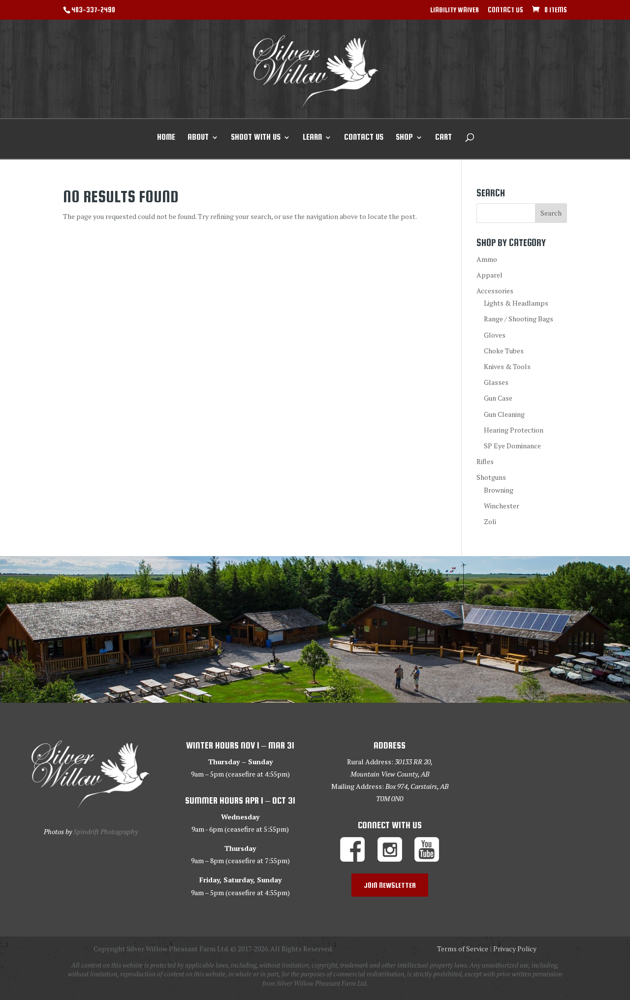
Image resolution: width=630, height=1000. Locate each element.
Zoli (490, 521)
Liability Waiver (454, 10)
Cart (443, 138)
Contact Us (505, 10)
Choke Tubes (504, 350)
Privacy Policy (514, 948)
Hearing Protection (513, 430)
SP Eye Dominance (512, 445)
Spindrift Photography (105, 831)
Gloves (494, 335)
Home (166, 138)
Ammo (486, 259)
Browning (498, 490)
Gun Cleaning (504, 414)
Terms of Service (462, 948)
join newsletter (390, 885)
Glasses (496, 382)
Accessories (494, 290)
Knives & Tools (507, 366)
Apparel (489, 275)
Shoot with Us (256, 138)
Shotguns (491, 477)
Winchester (501, 505)
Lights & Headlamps (516, 303)
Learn (312, 138)
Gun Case (498, 398)
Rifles (485, 461)
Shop (404, 138)
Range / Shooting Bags (518, 318)
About (198, 138)
